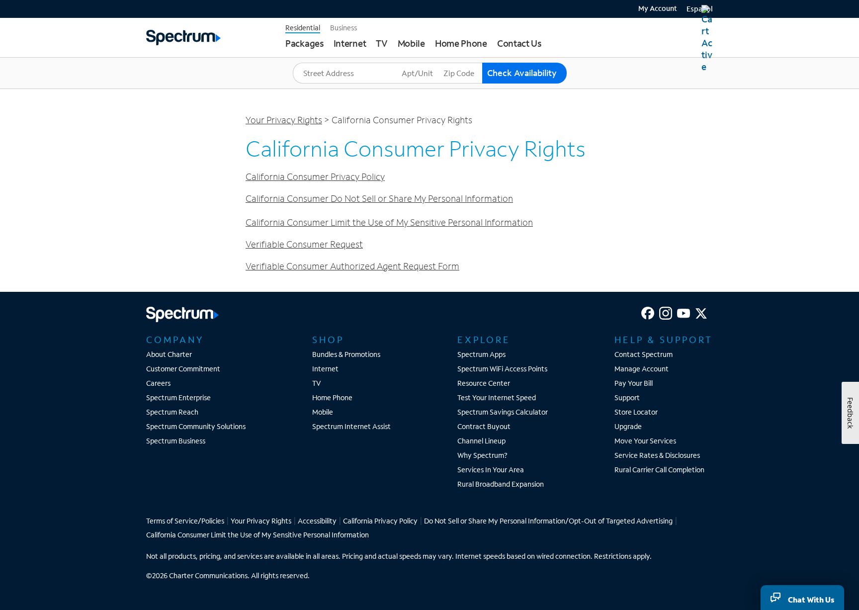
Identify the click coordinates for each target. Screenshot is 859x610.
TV (316, 383)
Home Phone (332, 397)
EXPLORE (484, 340)
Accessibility (317, 520)
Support (627, 397)
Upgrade (628, 426)
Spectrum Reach (172, 412)
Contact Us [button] (519, 43)
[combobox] (346, 73)
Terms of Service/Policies (185, 520)
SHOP (328, 340)
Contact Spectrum (643, 354)
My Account (657, 8)
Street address (319, 63)
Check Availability (522, 73)
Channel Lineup (481, 440)
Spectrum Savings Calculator (502, 412)
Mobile (322, 412)
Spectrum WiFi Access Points (502, 368)
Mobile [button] (411, 43)
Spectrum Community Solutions (196, 426)
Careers (158, 383)
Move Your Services (645, 440)
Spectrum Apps (481, 354)
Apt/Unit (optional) (430, 63)
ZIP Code (458, 63)
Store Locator (636, 412)
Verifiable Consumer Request (304, 244)
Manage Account (641, 368)
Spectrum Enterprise (178, 397)
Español (700, 8)
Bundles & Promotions (346, 354)
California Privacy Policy (380, 520)
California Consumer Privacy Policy (315, 176)
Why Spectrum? (482, 455)
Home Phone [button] (461, 43)
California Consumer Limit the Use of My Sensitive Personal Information (389, 222)
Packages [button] (304, 43)
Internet (325, 368)
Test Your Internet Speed (496, 397)
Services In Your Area (490, 469)
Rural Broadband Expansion (500, 484)
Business (343, 27)
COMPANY (175, 340)
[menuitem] (654, 7)
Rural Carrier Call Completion (659, 469)
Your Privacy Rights (284, 120)
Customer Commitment (183, 368)
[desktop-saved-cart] (707, 39)
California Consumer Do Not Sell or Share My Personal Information (379, 198)
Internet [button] (350, 43)
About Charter (169, 354)
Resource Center (483, 383)
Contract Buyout (484, 426)
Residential (302, 27)
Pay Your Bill (633, 383)
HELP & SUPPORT (663, 340)
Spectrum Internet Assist (351, 426)
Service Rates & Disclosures (657, 455)
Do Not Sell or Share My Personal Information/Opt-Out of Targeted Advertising (548, 520)
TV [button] (381, 43)
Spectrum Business (175, 440)
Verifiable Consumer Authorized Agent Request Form (352, 266)
